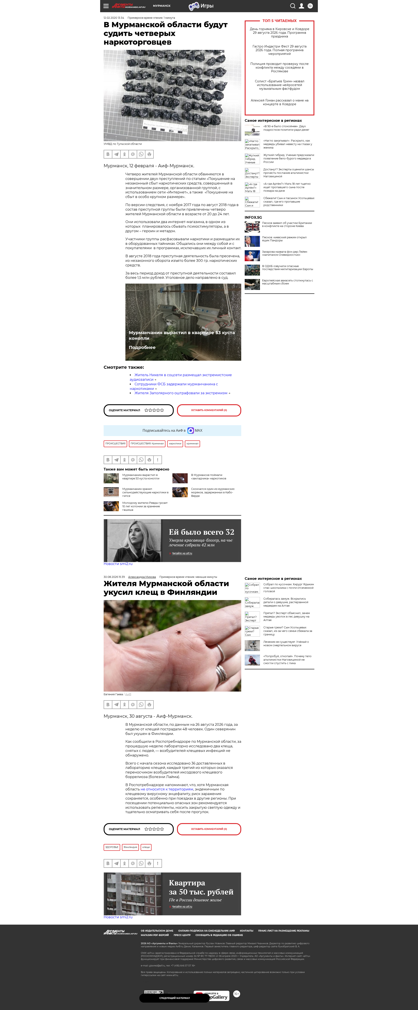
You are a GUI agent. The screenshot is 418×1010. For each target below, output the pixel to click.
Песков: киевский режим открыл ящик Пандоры (284, 239)
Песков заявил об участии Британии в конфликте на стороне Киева (287, 225)
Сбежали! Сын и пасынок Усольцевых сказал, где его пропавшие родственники (288, 201)
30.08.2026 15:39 (114, 577)
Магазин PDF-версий (155, 935)
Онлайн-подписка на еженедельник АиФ (206, 930)
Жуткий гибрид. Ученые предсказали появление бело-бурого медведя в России (288, 158)
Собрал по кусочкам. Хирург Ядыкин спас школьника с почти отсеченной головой (288, 588)
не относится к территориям (167, 789)
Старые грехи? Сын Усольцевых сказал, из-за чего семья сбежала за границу (287, 631)
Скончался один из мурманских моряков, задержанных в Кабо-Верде (212, 492)
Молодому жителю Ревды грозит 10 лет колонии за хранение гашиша (145, 506)
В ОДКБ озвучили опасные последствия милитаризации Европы (287, 268)
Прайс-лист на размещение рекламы (283, 930)
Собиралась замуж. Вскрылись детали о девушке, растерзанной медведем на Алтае (285, 602)
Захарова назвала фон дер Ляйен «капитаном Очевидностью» (284, 253)
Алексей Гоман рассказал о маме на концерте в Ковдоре (279, 102)
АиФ (128, 694)
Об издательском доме (157, 930)
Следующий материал (174, 998)
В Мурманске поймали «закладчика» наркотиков (208, 476)
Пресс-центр (182, 935)
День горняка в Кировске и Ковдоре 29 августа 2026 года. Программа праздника (279, 32)
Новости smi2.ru (118, 564)
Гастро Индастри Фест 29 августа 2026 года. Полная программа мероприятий (280, 50)
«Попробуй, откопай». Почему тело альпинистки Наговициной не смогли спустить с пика (287, 660)
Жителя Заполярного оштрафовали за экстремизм (181, 393)
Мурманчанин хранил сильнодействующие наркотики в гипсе (145, 492)
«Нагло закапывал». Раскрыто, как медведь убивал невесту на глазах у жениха (287, 144)
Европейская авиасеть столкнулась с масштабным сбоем (287, 282)
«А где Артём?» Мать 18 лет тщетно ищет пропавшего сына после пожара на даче (287, 187)
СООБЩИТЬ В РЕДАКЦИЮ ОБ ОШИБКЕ (219, 935)
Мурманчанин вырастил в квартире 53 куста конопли (182, 335)
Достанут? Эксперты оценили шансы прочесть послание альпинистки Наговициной (288, 173)
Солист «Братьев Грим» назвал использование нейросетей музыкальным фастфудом (279, 85)
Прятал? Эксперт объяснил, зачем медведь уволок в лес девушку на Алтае (286, 616)
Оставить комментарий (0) (209, 410)
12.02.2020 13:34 (114, 17)
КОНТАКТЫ (246, 930)
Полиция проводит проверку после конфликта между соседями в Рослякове (279, 67)
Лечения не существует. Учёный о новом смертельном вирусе (286, 643)
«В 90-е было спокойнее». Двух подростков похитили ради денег (286, 128)
